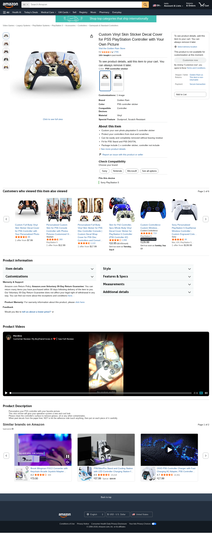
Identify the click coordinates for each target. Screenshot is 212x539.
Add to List (181, 94)
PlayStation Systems (41, 25)
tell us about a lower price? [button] (37, 312)
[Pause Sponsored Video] (67, 456)
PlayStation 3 (57, 25)
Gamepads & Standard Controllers (103, 25)
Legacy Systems (23, 25)
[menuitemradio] (201, 393)
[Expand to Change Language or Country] (102, 514)
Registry (83, 12)
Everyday (117, 12)
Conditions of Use (67, 524)
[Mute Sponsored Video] (67, 462)
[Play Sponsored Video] (106, 450)
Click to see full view (53, 119)
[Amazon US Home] (65, 515)
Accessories (70, 25)
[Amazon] (11, 5)
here (70, 295)
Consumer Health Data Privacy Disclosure (109, 524)
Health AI (16, 12)
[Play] (5, 393)
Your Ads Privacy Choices (140, 524)
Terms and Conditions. (196, 68)
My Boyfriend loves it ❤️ (44, 338)
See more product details (113, 149)
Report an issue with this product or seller (122, 154)
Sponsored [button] (7, 429)
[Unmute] (206, 393)
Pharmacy (104, 12)
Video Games (8, 25)
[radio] (6, 36)
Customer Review (22, 338)
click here (80, 302)
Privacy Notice (83, 524)
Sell (74, 12)
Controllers (82, 25)
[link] (28, 229)
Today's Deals (31, 12)
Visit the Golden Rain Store (112, 48)
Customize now (190, 60)
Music (93, 12)
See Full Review (66, 338)
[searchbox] (85, 5)
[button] (6, 12)
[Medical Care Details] (55, 12)
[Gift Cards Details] (69, 12)
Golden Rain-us (196, 75)
